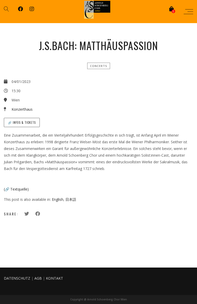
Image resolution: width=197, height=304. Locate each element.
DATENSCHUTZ (17, 278)
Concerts (98, 66)
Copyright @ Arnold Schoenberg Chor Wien (98, 299)
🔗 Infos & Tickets (22, 122)
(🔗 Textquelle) (16, 189)
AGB (38, 278)
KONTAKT (54, 278)
